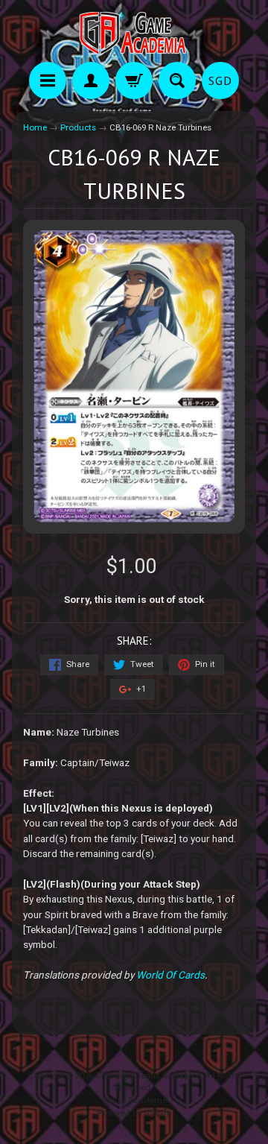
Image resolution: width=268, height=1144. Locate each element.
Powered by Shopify (134, 1113)
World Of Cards (170, 975)
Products (78, 127)
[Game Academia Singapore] (134, 33)
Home (35, 127)
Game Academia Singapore (147, 1076)
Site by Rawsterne (134, 1100)
